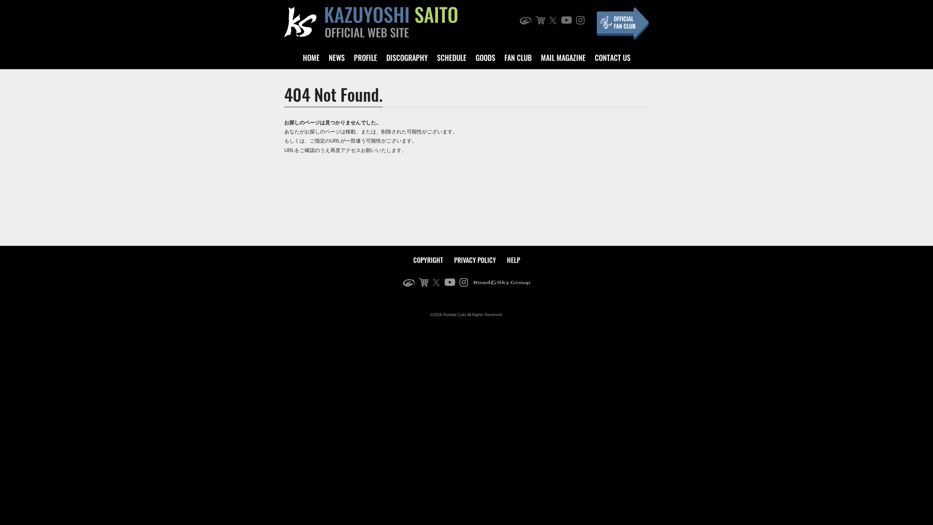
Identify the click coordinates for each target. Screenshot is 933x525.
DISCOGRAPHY (407, 57)
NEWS (337, 57)
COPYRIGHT (428, 260)
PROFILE (365, 57)
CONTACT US (613, 57)
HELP (513, 260)
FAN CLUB (518, 57)
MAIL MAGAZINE (563, 57)
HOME (311, 57)
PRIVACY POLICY (475, 260)
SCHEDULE (451, 57)
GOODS (485, 57)
